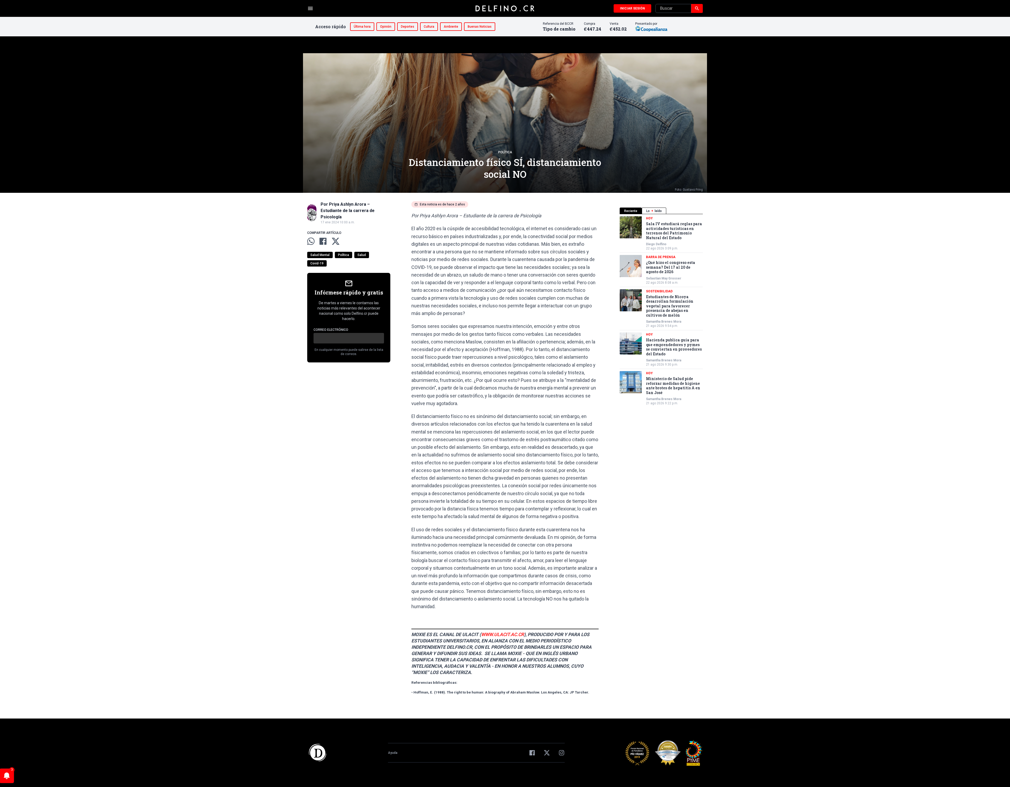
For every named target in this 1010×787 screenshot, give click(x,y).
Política (505, 152)
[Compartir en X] (335, 241)
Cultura (429, 26)
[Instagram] (561, 753)
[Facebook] (532, 753)
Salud (361, 255)
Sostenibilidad (659, 291)
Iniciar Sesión (632, 8)
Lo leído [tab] (654, 211)
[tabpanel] (661, 310)
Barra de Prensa (660, 257)
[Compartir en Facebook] (323, 241)
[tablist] (661, 211)
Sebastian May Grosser (663, 278)
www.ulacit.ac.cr (502, 634)
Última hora (362, 26)
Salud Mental (320, 255)
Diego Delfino (656, 244)
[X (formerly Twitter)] (547, 753)
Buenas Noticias (480, 26)
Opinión (385, 26)
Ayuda (392, 753)
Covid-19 (317, 263)
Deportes (407, 26)
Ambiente (451, 26)
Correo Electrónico (331, 330)
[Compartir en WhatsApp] (311, 241)
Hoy (649, 218)
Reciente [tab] (630, 211)
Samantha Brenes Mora (663, 321)
